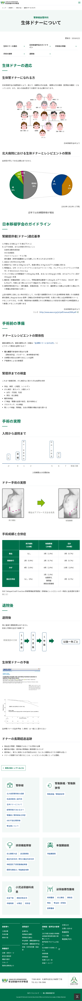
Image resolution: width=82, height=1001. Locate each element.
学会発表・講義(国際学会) (31, 940)
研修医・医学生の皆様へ (50, 927)
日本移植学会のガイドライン (38, 46)
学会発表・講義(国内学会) (31, 944)
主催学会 (25, 931)
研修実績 (45, 953)
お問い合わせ (67, 928)
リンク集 (65, 935)
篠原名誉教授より (8, 965)
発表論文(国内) (27, 937)
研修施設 (45, 957)
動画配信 (65, 932)
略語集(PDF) (67, 939)
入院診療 (5, 931)
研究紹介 (25, 926)
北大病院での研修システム (49, 949)
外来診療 (5, 934)
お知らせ (65, 925)
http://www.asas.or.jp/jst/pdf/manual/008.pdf (58, 312)
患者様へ (11, 8)
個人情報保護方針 (49, 993)
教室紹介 (5, 948)
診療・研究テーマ (8, 953)
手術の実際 (7, 53)
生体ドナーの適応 (10, 46)
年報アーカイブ (47, 963)
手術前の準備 (60, 46)
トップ (4, 8)
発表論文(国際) (27, 934)
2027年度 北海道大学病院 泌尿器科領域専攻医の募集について (50, 936)
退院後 (31, 53)
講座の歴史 (6, 959)
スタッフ (5, 962)
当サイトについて (33, 993)
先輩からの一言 (47, 960)
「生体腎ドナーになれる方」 (44, 343)
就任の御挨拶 (6, 956)
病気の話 (18, 8)
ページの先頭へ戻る (76, 997)
